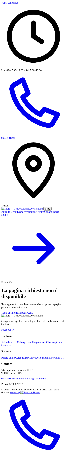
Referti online (8, 357)
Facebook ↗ (7, 329)
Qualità (40, 212)
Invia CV (59, 357)
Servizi (13, 212)
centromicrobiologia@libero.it (30, 378)
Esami (20, 212)
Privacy (51, 357)
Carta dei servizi (23, 357)
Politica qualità (39, 357)
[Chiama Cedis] (33, 457)
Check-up (51, 342)
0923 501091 (8, 378)
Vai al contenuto (9, 2)
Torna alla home (9, 312)
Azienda (5, 212)
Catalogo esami (25, 342)
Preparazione (30, 212)
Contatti (48, 212)
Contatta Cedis (25, 312)
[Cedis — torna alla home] (22, 208)
